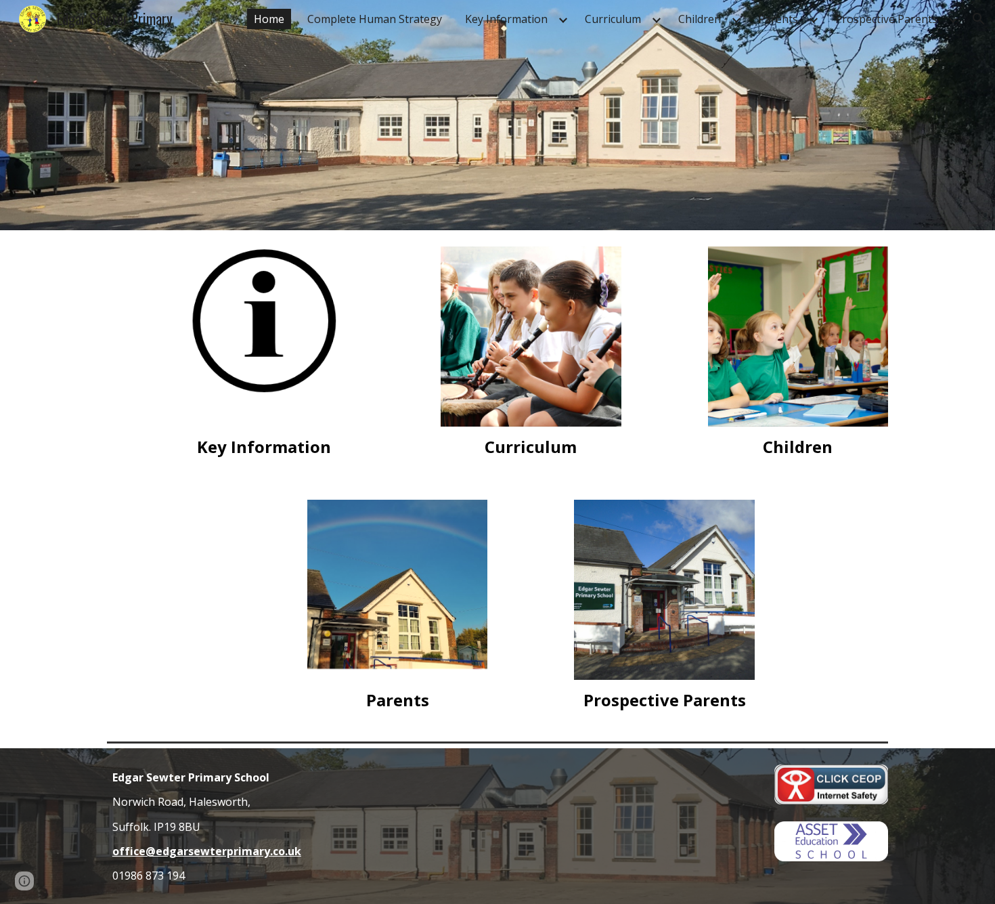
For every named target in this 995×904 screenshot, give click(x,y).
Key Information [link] (506, 19)
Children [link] (699, 19)
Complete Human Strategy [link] (374, 19)
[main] (263, 447)
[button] (979, 19)
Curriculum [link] (613, 19)
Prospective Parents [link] (886, 19)
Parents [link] (778, 19)
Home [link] (269, 19)
